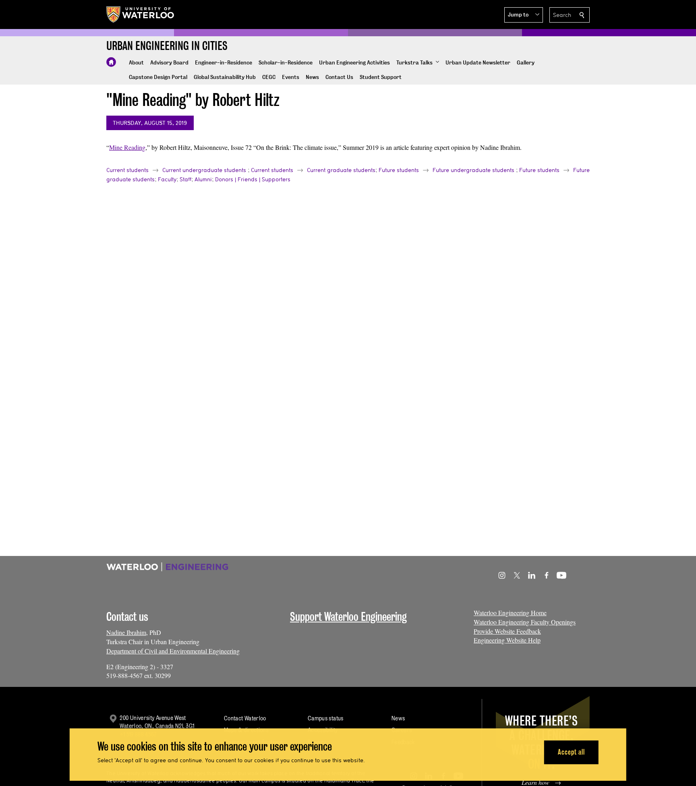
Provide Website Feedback (507, 631)
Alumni (203, 179)
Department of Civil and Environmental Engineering (173, 651)
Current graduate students (341, 170)
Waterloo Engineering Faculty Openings (525, 622)
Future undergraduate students (473, 170)
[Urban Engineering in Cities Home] (111, 62)
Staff (185, 179)
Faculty (167, 179)
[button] (524, 15)
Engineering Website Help (507, 640)
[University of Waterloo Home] (140, 14)
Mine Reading (127, 147)
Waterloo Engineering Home (510, 612)
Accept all (571, 752)
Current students (127, 170)
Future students (399, 170)
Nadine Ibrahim (126, 632)
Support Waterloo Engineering (348, 617)
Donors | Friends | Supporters (252, 179)
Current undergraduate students (204, 170)
